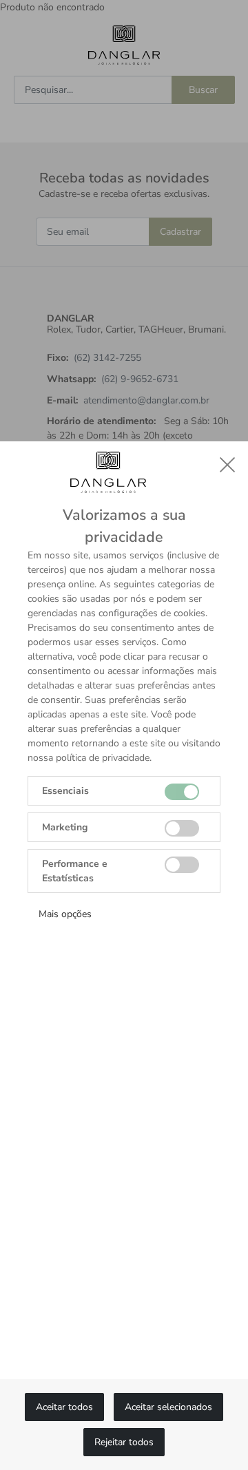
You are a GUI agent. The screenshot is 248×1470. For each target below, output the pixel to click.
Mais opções (65, 914)
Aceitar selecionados (168, 1407)
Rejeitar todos (124, 1442)
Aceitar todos (64, 1407)
